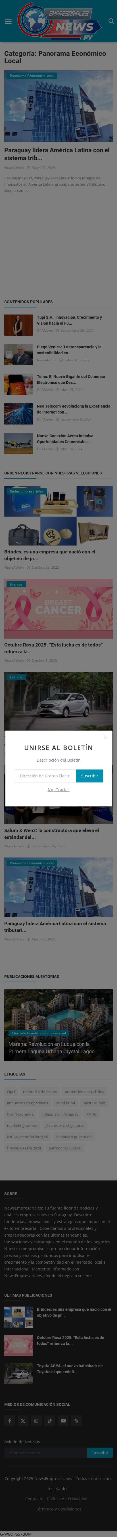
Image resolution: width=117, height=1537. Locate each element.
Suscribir (89, 776)
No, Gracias (59, 789)
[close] (105, 737)
